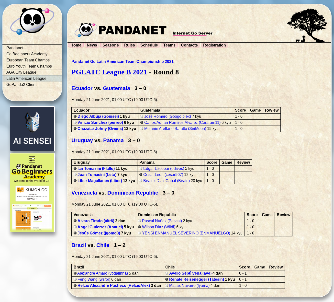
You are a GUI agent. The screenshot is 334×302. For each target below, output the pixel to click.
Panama (113, 140)
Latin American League (26, 78)
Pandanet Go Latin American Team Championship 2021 (122, 61)
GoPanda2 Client (21, 84)
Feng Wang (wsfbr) (94, 279)
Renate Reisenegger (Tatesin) (196, 279)
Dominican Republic (132, 193)
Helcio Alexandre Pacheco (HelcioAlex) (114, 285)
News (92, 45)
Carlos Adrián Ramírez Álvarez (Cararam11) (182, 122)
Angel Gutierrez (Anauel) (100, 227)
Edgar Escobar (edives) (163, 168)
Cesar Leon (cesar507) (163, 175)
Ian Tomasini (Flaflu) (96, 168)
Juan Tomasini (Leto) (97, 175)
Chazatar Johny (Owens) (100, 129)
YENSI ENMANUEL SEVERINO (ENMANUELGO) (186, 233)
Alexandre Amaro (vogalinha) (102, 273)
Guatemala (116, 88)
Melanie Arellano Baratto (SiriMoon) (175, 129)
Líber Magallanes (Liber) (100, 181)
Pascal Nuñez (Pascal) (162, 221)
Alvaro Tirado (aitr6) (96, 221)
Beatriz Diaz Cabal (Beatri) (166, 181)
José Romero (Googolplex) (167, 116)
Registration (214, 45)
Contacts (189, 45)
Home (75, 45)
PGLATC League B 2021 (109, 72)
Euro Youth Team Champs (29, 66)
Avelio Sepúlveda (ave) (190, 273)
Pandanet (14, 48)
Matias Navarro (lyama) (189, 285)
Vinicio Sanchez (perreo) (100, 122)
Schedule (149, 45)
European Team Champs (28, 60)
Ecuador (82, 88)
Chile (102, 245)
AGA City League (21, 72)
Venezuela (84, 193)
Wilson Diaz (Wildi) (158, 227)
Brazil (78, 245)
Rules (129, 45)
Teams (169, 45)
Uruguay (82, 140)
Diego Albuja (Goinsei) (98, 116)
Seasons (110, 45)
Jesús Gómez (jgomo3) (99, 233)
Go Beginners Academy (26, 54)
